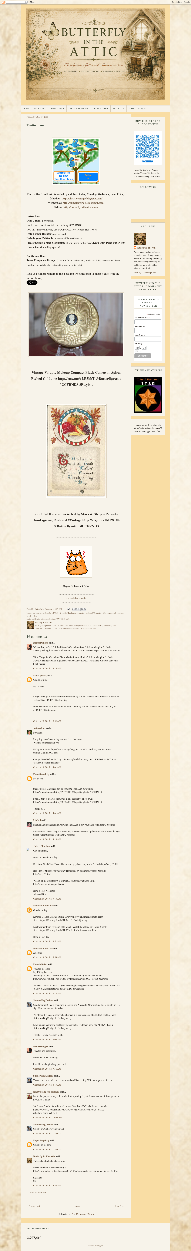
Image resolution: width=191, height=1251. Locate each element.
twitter (34, 615)
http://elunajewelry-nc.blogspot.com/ (83, 203)
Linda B (37, 820)
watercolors (39, 728)
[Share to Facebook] (81, 609)
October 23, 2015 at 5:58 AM (47, 957)
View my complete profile (145, 272)
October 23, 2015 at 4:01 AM (47, 767)
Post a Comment (38, 1192)
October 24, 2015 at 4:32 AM (47, 1185)
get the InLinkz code (76, 597)
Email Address (142, 317)
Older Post (119, 1205)
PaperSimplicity (41, 774)
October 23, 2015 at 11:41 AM (47, 1117)
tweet (29, 615)
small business (118, 613)
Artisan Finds (56, 108)
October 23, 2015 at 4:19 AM (47, 839)
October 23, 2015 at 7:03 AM (47, 1039)
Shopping (107, 613)
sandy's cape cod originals (46, 1091)
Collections (101, 108)
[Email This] (73, 609)
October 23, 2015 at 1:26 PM (47, 1133)
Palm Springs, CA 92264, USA (57, 618)
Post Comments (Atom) (82, 1213)
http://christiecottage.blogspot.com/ (82, 198)
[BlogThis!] (76, 609)
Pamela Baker (40, 964)
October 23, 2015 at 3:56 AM (47, 721)
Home (26, 108)
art (41, 613)
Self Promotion (96, 613)
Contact (143, 108)
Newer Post (34, 1205)
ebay (50, 613)
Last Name (139, 335)
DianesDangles (40, 642)
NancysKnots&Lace (43, 905)
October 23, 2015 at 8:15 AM (47, 1084)
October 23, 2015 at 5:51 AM (47, 941)
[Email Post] (68, 609)
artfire (45, 613)
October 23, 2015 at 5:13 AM (47, 898)
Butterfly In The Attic (44, 1156)
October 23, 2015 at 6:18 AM (47, 993)
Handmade (71, 613)
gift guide (63, 613)
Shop (131, 108)
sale (88, 613)
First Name (139, 326)
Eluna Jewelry (40, 675)
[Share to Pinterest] (84, 609)
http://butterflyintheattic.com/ (81, 207)
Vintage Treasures (79, 108)
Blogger (100, 1245)
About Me (39, 108)
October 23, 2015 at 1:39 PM (47, 1149)
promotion (81, 613)
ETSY (55, 613)
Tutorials (118, 108)
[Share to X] (79, 609)
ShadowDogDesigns (43, 1000)
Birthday (138, 343)
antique (36, 613)
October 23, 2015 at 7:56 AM (47, 1068)
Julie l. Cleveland (41, 846)
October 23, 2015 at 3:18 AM (47, 668)
